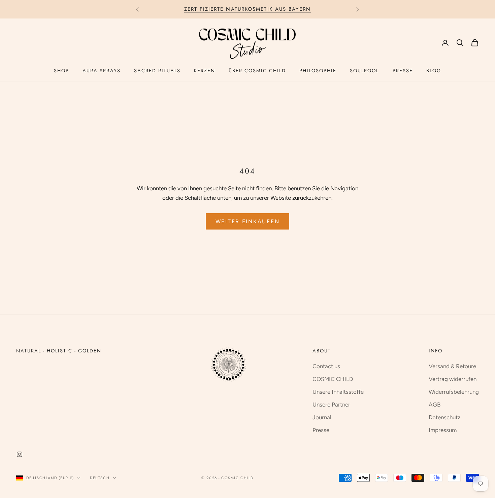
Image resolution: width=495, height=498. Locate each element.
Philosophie (317, 70)
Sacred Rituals (157, 70)
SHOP (61, 70)
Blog (433, 70)
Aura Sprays (101, 70)
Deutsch (99, 478)
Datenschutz (444, 417)
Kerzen (204, 70)
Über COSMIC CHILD (257, 70)
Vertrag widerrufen (452, 379)
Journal (321, 417)
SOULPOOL (364, 70)
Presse (403, 70)
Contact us (326, 366)
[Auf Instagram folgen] (19, 454)
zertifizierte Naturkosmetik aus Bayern (247, 9)
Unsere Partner (331, 404)
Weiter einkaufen (248, 221)
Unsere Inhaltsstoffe (338, 391)
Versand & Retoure (452, 366)
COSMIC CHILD (332, 379)
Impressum (443, 430)
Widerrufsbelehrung (454, 391)
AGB (434, 404)
